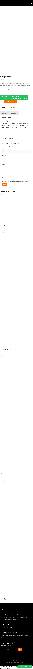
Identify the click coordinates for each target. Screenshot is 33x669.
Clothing (8, 107)
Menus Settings (16, 336)
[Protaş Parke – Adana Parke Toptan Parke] (12, 2)
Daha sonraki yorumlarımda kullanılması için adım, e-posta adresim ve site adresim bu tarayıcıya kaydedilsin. (16, 180)
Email (3, 171)
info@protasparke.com (10, 308)
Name (4, 164)
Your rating (5, 149)
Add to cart (10, 101)
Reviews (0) (14, 113)
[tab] (14, 113)
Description (5, 113)
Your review (5, 155)
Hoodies (13, 107)
